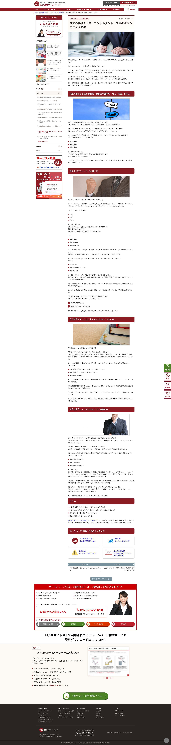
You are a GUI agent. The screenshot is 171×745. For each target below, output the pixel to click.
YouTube (120, 710)
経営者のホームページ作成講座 (66, 711)
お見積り (98, 713)
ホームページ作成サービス (45, 711)
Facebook (120, 713)
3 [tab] (110, 678)
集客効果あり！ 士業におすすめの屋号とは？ (54, 69)
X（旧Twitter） (121, 715)
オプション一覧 (42, 715)
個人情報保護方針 (127, 732)
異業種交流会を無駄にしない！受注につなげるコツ (50, 127)
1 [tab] (104, 678)
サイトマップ (117, 732)
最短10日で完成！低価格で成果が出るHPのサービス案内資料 (122, 553)
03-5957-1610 (112, 2)
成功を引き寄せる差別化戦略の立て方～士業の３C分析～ (50, 113)
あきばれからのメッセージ (45, 721)
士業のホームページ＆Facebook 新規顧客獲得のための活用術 (50, 137)
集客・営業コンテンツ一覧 (100, 579)
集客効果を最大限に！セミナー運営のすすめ (50, 109)
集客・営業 (40, 93)
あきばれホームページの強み (46, 719)
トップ (36, 9)
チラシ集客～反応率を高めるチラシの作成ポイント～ (54, 54)
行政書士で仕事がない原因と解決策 (47, 101)
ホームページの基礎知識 (64, 713)
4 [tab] (112, 678)
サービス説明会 (100, 717)
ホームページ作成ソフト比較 (65, 717)
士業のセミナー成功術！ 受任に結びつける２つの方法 (50, 121)
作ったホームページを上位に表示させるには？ (54, 46)
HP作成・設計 (40, 89)
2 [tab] (107, 678)
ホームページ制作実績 (83, 711)
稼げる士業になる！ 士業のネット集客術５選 (50, 117)
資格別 (38, 150)
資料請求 (98, 711)
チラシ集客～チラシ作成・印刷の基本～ (53, 77)
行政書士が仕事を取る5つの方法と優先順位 (49, 97)
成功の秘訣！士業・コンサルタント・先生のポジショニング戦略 (50, 132)
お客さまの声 (80, 713)
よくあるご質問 (81, 717)
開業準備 (38, 146)
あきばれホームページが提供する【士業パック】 (83, 520)
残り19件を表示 (42, 141)
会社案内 (79, 715)
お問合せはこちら (129, 2)
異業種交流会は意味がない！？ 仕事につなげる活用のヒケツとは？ (54, 62)
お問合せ (98, 715)
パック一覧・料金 (43, 713)
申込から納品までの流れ (44, 717)
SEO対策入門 (61, 715)
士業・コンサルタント (43, 84)
